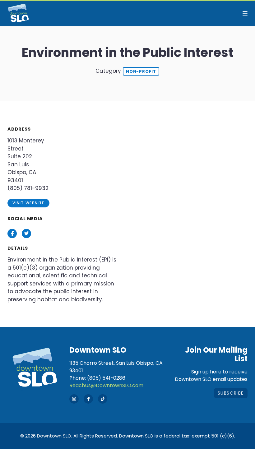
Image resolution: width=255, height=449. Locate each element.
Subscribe (231, 393)
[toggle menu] (245, 14)
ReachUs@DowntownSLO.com (106, 385)
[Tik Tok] (102, 399)
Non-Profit (141, 71)
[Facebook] (88, 399)
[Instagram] (74, 399)
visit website (28, 203)
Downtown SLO (54, 436)
